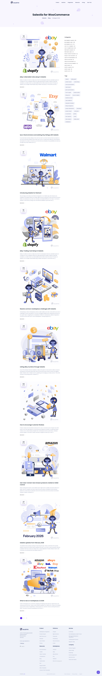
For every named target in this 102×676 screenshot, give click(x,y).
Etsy (54, 656)
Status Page (71, 650)
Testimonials (42, 661)
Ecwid (54, 643)
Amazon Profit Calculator (45, 670)
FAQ (40, 663)
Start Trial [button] (89, 2)
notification (76, 111)
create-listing (76, 81)
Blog (49, 18)
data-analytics (68, 119)
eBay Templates (43, 667)
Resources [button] (77, 2)
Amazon (54, 649)
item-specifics (68, 116)
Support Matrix (43, 665)
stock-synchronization (70, 84)
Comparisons (42, 656)
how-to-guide (68, 92)
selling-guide (73, 79)
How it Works (42, 640)
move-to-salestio (76, 95)
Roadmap (71, 652)
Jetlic (24, 674)
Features (41, 638)
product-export (68, 81)
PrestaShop (55, 638)
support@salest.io (26, 641)
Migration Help (72, 641)
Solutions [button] (63, 2)
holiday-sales (76, 119)
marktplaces (68, 121)
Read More (22, 87)
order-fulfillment (69, 100)
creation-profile (77, 92)
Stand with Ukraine (72, 659)
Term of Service (67, 674)
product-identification (70, 108)
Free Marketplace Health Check (75, 634)
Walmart (54, 658)
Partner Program (72, 648)
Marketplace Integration (45, 631)
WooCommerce (56, 640)
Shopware (55, 636)
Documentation (43, 649)
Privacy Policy (74, 674)
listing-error (68, 95)
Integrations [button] (70, 2)
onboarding (79, 108)
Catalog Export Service (73, 639)
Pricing (41, 643)
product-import (69, 111)
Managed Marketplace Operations (73, 637)
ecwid (75, 116)
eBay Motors (55, 654)
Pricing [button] (83, 2)
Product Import (43, 634)
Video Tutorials (43, 654)
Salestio (44, 18)
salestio (67, 79)
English (22, 646)
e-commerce (68, 113)
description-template (70, 103)
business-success (69, 97)
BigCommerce (56, 634)
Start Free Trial (72, 657)
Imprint (80, 674)
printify (75, 113)
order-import (68, 87)
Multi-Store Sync (43, 636)
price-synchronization (70, 89)
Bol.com (57, 661)
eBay (54, 651)
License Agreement (73, 655)
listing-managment (69, 105)
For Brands (71, 631)
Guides (41, 651)
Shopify (54, 631)
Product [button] (57, 2)
